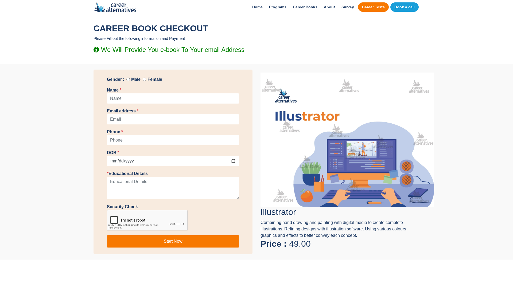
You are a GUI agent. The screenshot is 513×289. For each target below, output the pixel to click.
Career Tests (373, 7)
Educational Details (127, 173)
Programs (277, 7)
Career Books (305, 7)
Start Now (173, 241)
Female (154, 79)
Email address (122, 111)
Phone (115, 132)
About (329, 7)
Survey (347, 7)
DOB (113, 152)
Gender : (115, 79)
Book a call (404, 7)
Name (114, 90)
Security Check (122, 206)
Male (136, 79)
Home (257, 7)
